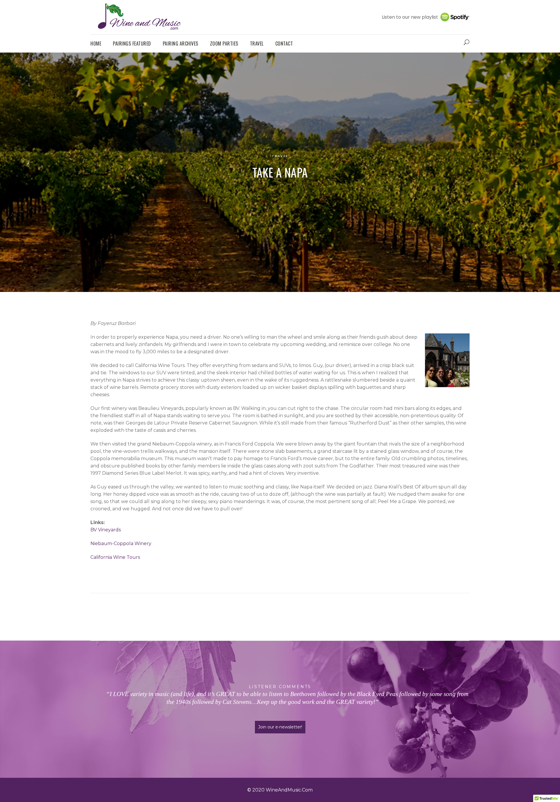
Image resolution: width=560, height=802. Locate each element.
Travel (280, 156)
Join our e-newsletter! (280, 727)
